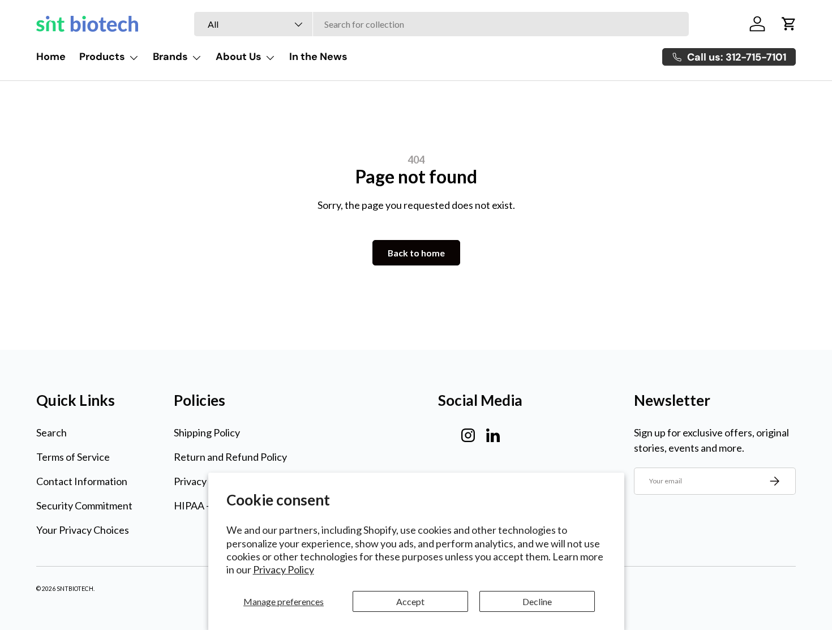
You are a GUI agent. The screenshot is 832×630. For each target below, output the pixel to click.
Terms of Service (73, 457)
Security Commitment (84, 505)
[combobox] (441, 24)
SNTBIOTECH (75, 588)
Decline (537, 601)
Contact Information (81, 481)
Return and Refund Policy (230, 457)
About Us (238, 56)
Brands (170, 56)
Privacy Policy (283, 569)
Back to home (416, 252)
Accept (410, 601)
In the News (318, 56)
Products (102, 56)
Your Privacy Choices (82, 530)
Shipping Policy (207, 432)
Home (51, 56)
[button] (789, 23)
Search (51, 432)
